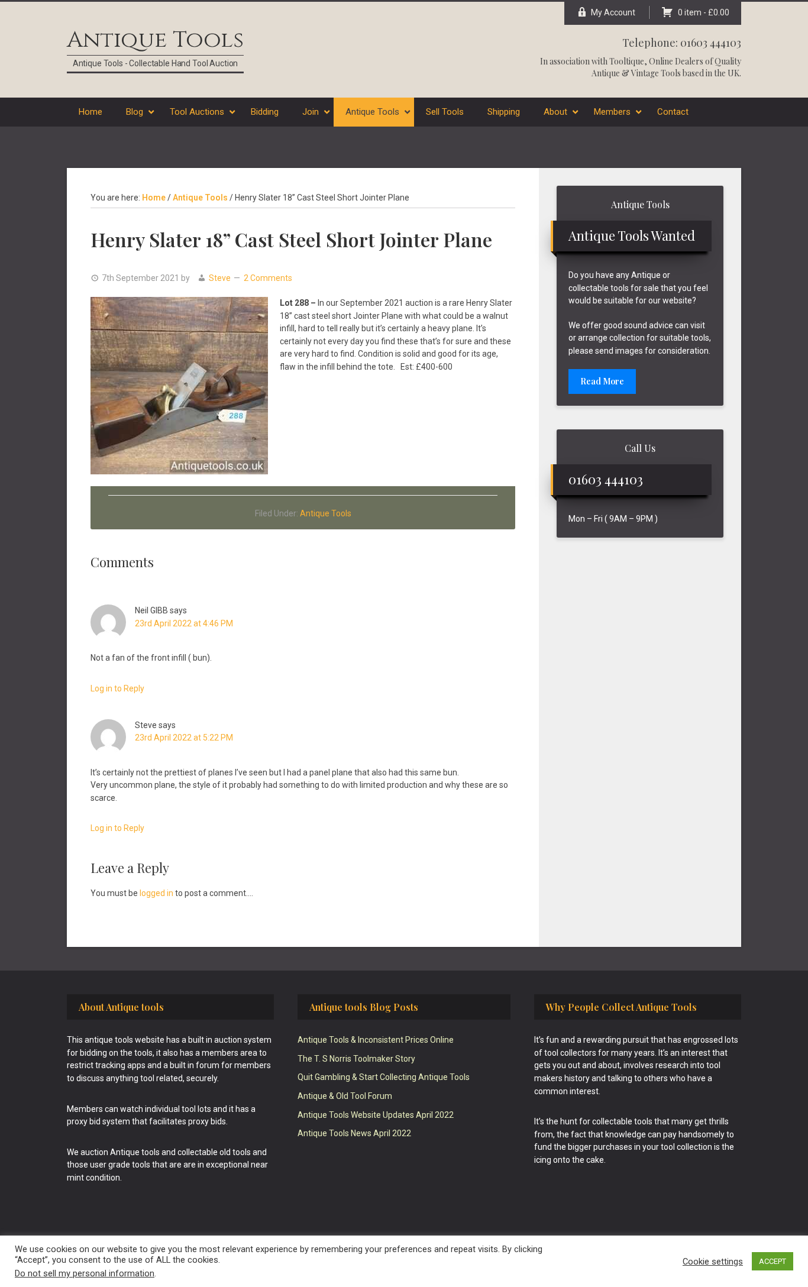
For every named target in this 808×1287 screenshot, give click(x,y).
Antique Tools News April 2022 (354, 1133)
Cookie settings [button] (713, 1261)
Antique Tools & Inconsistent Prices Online (376, 1040)
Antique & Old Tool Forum (345, 1096)
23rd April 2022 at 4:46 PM (184, 623)
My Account (613, 12)
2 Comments (268, 278)
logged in (156, 893)
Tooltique (626, 61)
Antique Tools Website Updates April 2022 (376, 1115)
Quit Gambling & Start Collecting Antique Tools (384, 1077)
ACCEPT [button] (772, 1261)
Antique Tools (155, 40)
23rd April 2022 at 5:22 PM (184, 737)
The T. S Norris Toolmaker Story (356, 1058)
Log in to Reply (117, 688)
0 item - (703, 12)
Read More (602, 381)
